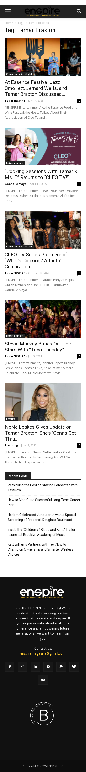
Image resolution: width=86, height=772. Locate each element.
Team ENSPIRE (15, 100)
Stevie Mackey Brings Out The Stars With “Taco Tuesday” (38, 347)
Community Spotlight (19, 74)
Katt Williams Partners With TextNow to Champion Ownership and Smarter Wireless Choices (40, 549)
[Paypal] (61, 667)
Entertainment (14, 163)
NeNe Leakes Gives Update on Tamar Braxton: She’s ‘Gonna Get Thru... (40, 433)
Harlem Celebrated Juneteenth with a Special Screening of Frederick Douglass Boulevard (42, 517)
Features (11, 419)
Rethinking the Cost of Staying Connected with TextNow (43, 487)
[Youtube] (43, 680)
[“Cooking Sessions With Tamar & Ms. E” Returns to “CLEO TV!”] (43, 146)
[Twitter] (74, 667)
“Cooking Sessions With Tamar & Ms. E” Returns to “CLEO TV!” (41, 174)
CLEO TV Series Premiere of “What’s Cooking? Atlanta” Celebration (36, 260)
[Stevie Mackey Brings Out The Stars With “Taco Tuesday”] (43, 319)
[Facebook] (9, 667)
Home (9, 23)
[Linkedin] (35, 667)
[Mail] (48, 667)
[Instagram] (22, 667)
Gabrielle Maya (16, 184)
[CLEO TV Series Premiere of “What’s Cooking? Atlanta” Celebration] (43, 230)
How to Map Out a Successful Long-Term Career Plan (44, 502)
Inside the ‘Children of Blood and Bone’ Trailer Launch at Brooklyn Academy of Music (41, 532)
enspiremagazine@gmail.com (43, 653)
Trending (11, 445)
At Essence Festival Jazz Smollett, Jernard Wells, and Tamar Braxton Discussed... (36, 88)
